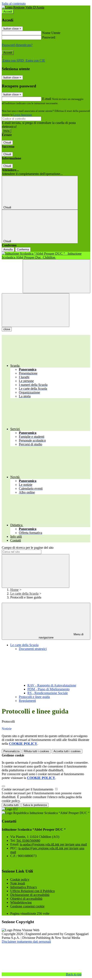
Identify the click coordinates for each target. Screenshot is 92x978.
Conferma (23, 249)
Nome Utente (51, 33)
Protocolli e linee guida (34, 697)
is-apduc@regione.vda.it (53, 844)
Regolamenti (27, 700)
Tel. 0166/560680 (28, 840)
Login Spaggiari (22, 114)
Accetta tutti (67, 751)
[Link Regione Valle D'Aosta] (23, 7)
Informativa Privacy (23, 887)
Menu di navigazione (61, 636)
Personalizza (11, 751)
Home (14, 589)
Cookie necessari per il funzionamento (28, 789)
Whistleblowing (21, 902)
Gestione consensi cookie (27, 906)
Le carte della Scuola (24, 593)
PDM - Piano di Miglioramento (48, 689)
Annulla (8, 249)
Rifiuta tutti (36, 751)
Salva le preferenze (35, 805)
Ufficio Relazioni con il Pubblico (32, 891)
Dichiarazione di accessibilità (29, 895)
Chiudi (7, 142)
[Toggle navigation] (35, 310)
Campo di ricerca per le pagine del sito (27, 547)
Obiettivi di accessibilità (26, 898)
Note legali (17, 883)
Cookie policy (19, 879)
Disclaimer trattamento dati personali (26, 941)
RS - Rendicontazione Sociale (47, 693)
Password (48, 37)
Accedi (7, 11)
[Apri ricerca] (56, 276)
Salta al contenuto (14, 3)
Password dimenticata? (17, 45)
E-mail (46, 99)
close (6, 329)
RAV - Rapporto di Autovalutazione (51, 685)
